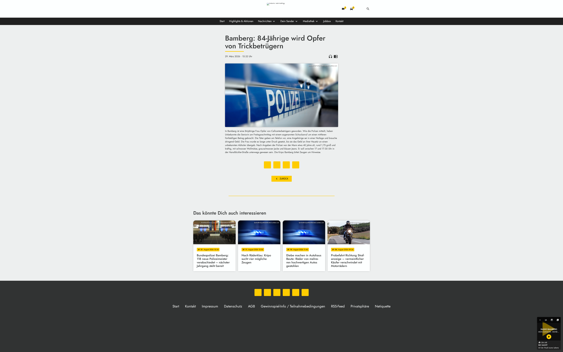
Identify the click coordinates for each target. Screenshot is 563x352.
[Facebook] (202, 9)
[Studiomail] (220, 9)
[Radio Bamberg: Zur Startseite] (281, 9)
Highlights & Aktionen (241, 21)
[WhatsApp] (196, 9)
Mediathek (308, 21)
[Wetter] (359, 9)
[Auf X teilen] (276, 164)
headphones (330, 56)
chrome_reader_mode (336, 56)
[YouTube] (214, 9)
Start (222, 21)
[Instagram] (208, 9)
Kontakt (339, 21)
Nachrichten (265, 21)
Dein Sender (287, 21)
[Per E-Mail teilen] (295, 164)
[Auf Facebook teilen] (267, 164)
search (368, 9)
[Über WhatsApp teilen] (286, 164)
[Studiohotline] (226, 9)
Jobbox (327, 21)
